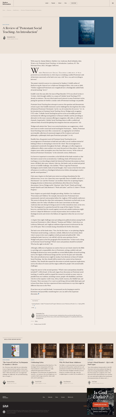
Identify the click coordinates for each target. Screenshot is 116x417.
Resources (9, 10)
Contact (63, 397)
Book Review (6, 24)
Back (34, 305)
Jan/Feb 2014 (108, 345)
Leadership (86, 406)
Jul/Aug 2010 (80, 345)
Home (4, 10)
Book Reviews (16, 10)
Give (66, 3)
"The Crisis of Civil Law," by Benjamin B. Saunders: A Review (15, 363)
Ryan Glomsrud (67, 381)
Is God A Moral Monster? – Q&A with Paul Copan (100, 363)
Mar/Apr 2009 (51, 345)
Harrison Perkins (10, 381)
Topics (32, 321)
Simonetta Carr (11, 37)
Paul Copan (94, 381)
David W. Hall (38, 381)
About (59, 3)
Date (32, 324)
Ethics (36, 321)
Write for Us (70, 397)
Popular (53, 3)
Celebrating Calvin (37, 362)
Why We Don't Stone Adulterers (70, 362)
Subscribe (73, 3)
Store (57, 397)
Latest (46, 3)
